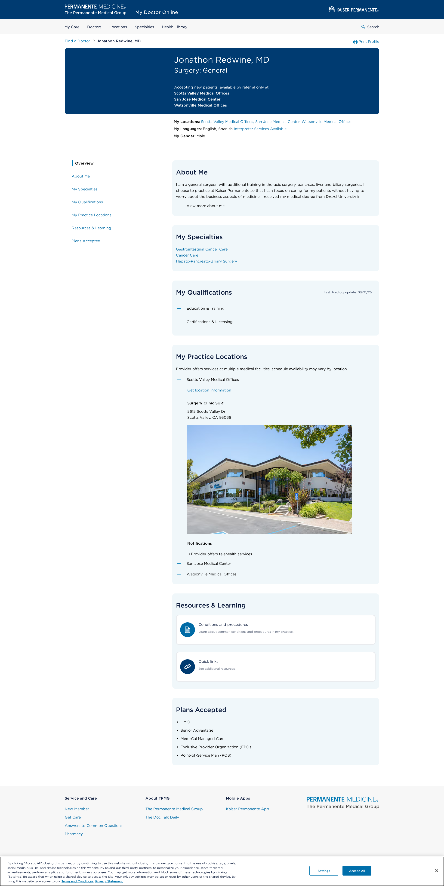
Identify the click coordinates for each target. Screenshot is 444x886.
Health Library (174, 27)
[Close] (437, 871)
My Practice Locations (91, 215)
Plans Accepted (86, 241)
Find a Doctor (78, 41)
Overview (84, 163)
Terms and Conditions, (78, 881)
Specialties (144, 27)
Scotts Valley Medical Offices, (228, 121)
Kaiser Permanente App (247, 809)
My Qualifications (87, 202)
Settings (324, 871)
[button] (276, 206)
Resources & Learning (91, 228)
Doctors (94, 27)
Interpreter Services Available (260, 129)
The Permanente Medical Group (174, 809)
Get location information (209, 390)
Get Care (73, 817)
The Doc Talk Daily (162, 817)
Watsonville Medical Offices (327, 121)
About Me (81, 176)
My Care (72, 27)
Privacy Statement (109, 881)
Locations (118, 27)
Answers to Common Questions (94, 825)
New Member (77, 809)
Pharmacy (74, 834)
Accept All (357, 871)
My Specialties (84, 189)
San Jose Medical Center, (278, 121)
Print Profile (369, 42)
